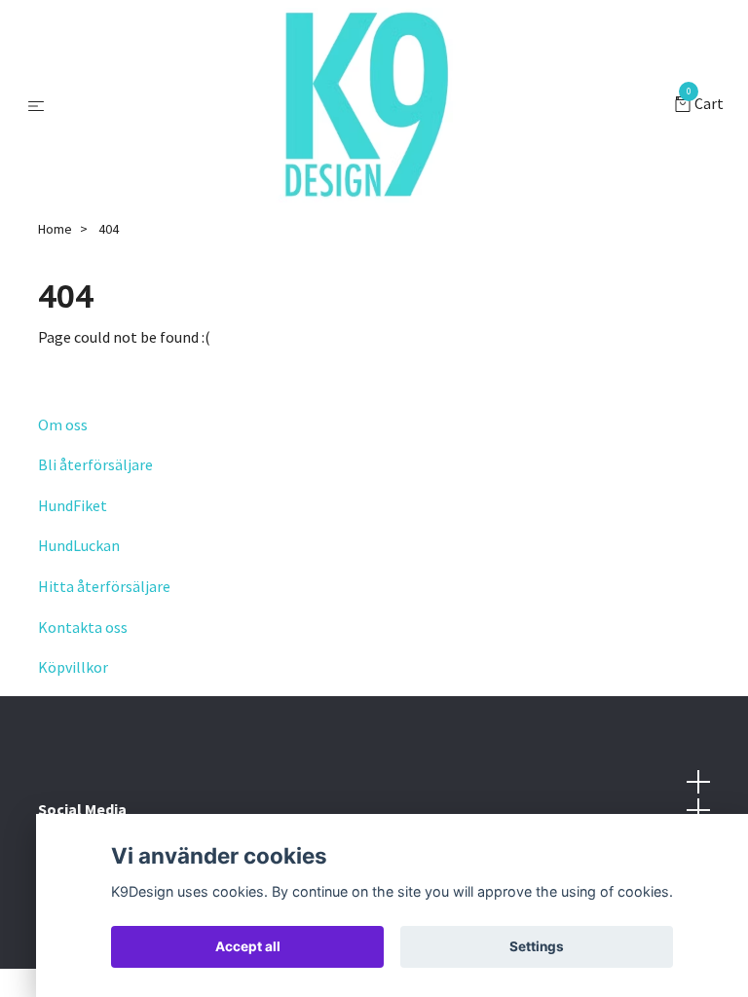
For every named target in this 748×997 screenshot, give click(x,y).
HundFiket (72, 505)
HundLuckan (79, 545)
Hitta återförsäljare (104, 586)
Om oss (63, 424)
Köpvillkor (73, 667)
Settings (536, 946)
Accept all (247, 946)
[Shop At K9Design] (363, 105)
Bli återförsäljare (95, 464)
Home (55, 229)
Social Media (82, 809)
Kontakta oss (83, 627)
